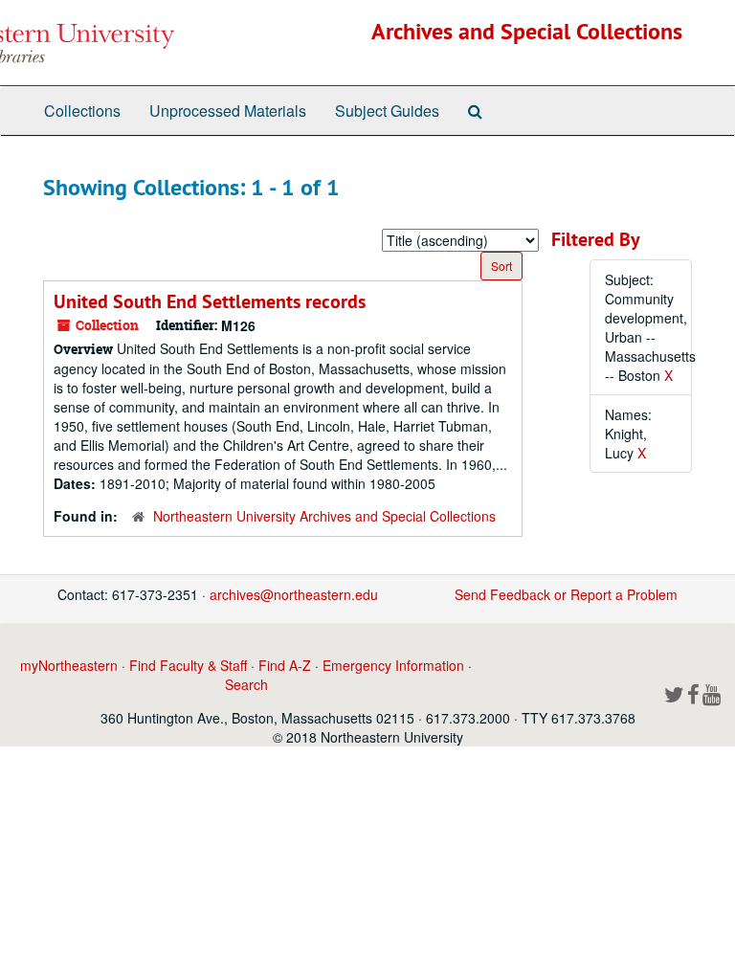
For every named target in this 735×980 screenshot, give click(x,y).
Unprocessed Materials (227, 111)
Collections (82, 111)
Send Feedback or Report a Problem (566, 594)
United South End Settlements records (210, 301)
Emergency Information (393, 665)
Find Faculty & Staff (188, 665)
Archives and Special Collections (526, 31)
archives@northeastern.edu (294, 594)
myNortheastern (69, 665)
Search (246, 684)
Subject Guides (387, 111)
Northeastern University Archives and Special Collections (324, 515)
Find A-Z (284, 665)
